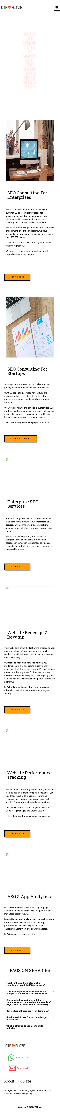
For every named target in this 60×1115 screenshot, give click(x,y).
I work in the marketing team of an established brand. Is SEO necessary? (25, 984)
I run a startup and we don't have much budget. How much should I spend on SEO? (28, 992)
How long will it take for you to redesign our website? (26, 1018)
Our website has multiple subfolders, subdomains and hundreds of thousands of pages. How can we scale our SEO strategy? (28, 1002)
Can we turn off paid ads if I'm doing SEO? (28, 1011)
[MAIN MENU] (57, 7)
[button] (30, 984)
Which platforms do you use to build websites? (24, 1027)
